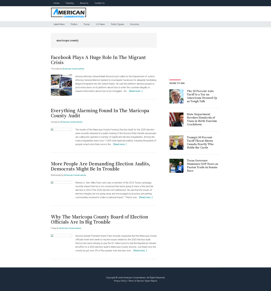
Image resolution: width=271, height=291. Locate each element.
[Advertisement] (168, 13)
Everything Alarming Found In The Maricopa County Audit (100, 113)
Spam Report (151, 281)
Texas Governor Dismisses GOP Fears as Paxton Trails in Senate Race (202, 165)
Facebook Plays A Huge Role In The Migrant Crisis (98, 60)
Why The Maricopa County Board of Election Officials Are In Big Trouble (99, 219)
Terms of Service (136, 281)
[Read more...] (135, 91)
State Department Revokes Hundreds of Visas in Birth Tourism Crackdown (202, 119)
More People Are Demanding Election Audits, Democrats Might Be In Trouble (100, 166)
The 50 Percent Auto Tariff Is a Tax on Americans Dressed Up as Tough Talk (202, 96)
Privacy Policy (120, 281)
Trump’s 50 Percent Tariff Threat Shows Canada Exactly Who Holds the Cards (200, 142)
